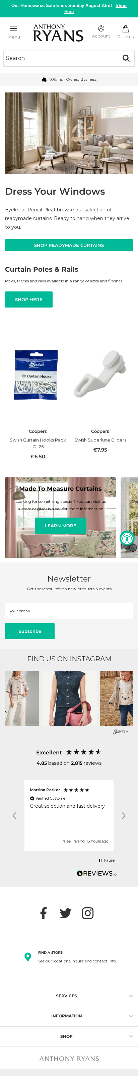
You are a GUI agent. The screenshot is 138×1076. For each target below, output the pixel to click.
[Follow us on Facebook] (47, 913)
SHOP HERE (29, 299)
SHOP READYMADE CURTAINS (69, 245)
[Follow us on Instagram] (91, 913)
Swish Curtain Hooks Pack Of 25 (38, 443)
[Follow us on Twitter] (69, 913)
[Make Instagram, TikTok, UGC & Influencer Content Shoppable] (120, 732)
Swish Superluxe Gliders (100, 440)
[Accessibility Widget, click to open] (127, 538)
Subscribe (30, 631)
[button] (69, 698)
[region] (69, 816)
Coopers (38, 431)
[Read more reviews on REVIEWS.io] (97, 875)
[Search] (126, 58)
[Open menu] (13, 28)
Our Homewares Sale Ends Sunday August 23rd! (69, 8)
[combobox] (61, 58)
